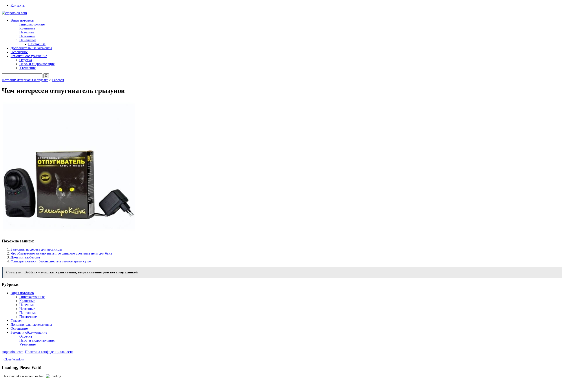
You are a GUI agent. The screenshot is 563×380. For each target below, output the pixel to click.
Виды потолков (22, 293)
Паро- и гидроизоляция (37, 64)
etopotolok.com (12, 352)
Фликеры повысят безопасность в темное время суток (51, 261)
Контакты (18, 5)
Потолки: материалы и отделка (25, 80)
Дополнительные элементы (31, 48)
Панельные (27, 313)
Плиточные (37, 44)
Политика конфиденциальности (49, 352)
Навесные (26, 32)
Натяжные (27, 36)
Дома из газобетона (25, 257)
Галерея (58, 80)
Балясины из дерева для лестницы (36, 249)
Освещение (19, 52)
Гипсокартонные (32, 24)
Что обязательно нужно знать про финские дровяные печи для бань (61, 253)
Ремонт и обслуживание (29, 332)
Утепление (27, 68)
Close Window (13, 359)
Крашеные (27, 28)
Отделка (25, 60)
